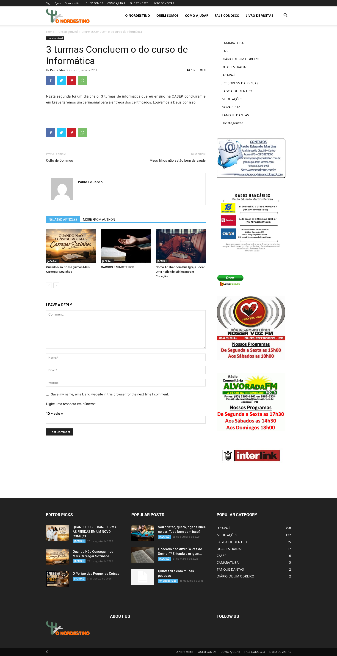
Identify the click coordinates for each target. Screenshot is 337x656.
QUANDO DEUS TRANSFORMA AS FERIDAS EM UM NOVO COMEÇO (94, 531)
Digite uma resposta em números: (71, 404)
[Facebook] (50, 80)
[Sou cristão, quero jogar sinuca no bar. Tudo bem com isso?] (142, 533)
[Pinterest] (71, 80)
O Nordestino (73, 3)
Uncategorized (68, 32)
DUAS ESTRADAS (235, 67)
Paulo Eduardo (60, 70)
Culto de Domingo (59, 160)
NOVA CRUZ (231, 107)
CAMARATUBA (233, 43)
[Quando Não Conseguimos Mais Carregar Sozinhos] (71, 246)
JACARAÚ (52, 261)
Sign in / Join (53, 3)
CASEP (227, 51)
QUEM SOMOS (94, 3)
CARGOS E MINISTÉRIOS (117, 267)
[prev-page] (49, 285)
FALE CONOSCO (139, 3)
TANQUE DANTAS (235, 115)
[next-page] (56, 285)
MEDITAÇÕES (232, 99)
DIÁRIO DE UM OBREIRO (240, 59)
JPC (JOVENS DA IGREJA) (240, 83)
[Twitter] (61, 80)
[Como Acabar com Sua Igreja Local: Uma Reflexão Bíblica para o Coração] (181, 246)
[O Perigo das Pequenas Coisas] (57, 579)
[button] (285, 16)
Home (50, 32)
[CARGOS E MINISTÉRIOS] (126, 246)
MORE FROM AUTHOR (99, 219)
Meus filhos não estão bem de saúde (178, 160)
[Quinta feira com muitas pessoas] (142, 577)
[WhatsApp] (82, 80)
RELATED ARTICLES (63, 219)
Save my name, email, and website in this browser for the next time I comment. (110, 394)
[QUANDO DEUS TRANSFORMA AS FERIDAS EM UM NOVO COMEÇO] (57, 533)
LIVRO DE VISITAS (163, 3)
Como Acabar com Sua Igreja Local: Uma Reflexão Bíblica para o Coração (180, 271)
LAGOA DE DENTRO (237, 91)
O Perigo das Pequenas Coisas (96, 573)
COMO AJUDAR (116, 3)
